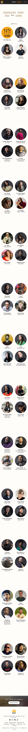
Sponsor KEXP (20, 722)
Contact (14, 725)
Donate (19, 2)
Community (6, 724)
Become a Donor (14, 702)
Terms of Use (5, 728)
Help (14, 729)
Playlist (14, 2)
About (6, 722)
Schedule (18, 15)
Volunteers (12, 724)
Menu (25, 2)
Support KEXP (12, 722)
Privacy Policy (14, 728)
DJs (12, 15)
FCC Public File (23, 728)
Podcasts (21, 12)
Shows (7, 15)
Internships (19, 724)
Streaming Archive (9, 12)
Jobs (24, 724)
